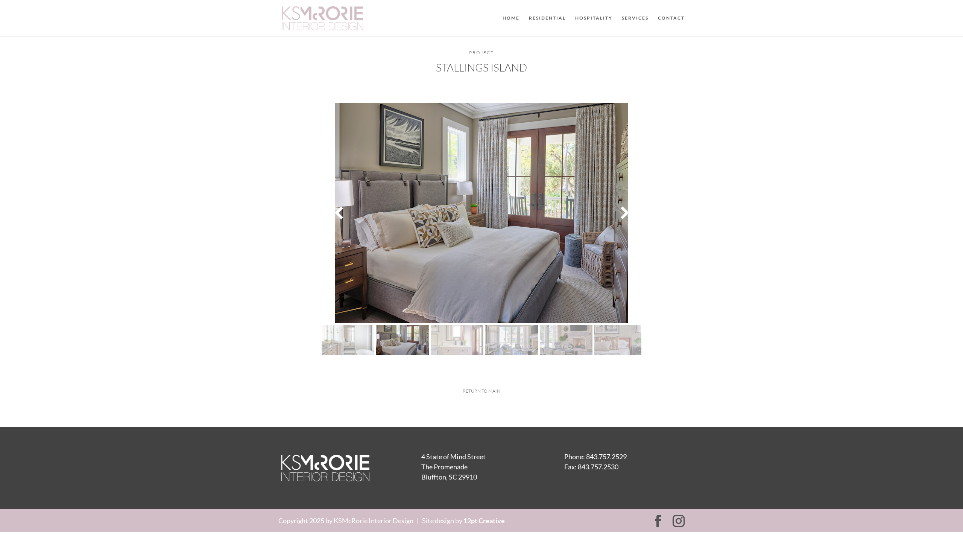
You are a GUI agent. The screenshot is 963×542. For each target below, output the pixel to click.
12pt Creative (484, 520)
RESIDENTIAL (547, 18)
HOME (511, 18)
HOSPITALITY (593, 18)
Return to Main (481, 391)
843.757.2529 (606, 456)
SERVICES (635, 18)
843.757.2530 (598, 467)
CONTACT (671, 18)
